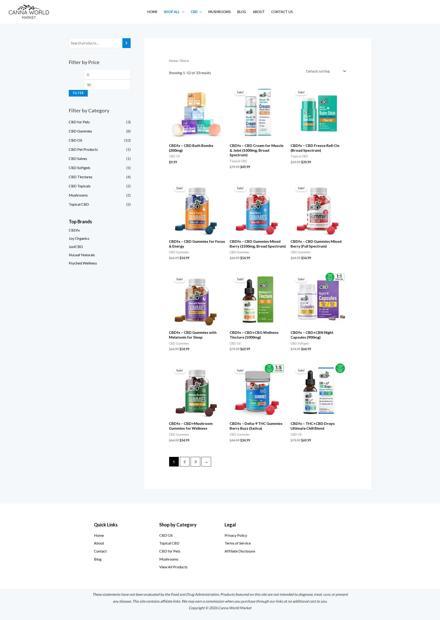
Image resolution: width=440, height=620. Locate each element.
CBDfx (74, 230)
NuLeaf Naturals (82, 255)
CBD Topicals (80, 186)
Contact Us (282, 12)
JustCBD (76, 246)
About (259, 12)
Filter (78, 93)
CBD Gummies (80, 131)
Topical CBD (79, 204)
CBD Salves (78, 158)
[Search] (126, 43)
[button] (182, 12)
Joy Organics (79, 238)
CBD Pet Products (83, 149)
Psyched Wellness (83, 263)
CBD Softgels (79, 167)
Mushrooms (219, 12)
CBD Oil (75, 140)
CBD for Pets (79, 122)
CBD (194, 12)
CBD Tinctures (80, 177)
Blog (241, 12)
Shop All (172, 12)
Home (152, 12)
